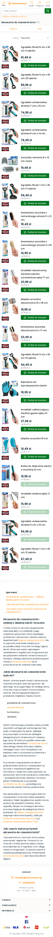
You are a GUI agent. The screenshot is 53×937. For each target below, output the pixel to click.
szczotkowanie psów (13, 855)
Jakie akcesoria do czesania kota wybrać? (27, 604)
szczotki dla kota (15, 707)
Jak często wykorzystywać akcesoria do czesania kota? (26, 610)
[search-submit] (48, 10)
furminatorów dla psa (14, 784)
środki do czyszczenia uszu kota (19, 818)
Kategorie (13, 29)
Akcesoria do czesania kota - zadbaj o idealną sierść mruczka (25, 598)
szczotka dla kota (37, 743)
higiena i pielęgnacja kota (32, 640)
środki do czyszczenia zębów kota (20, 821)
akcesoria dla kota (21, 661)
